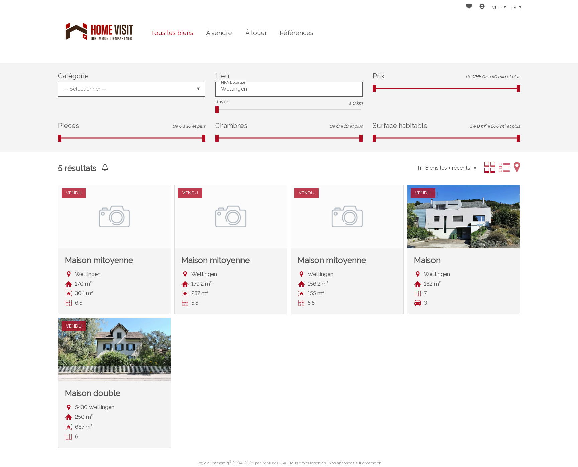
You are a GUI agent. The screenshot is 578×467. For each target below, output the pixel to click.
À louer (256, 32)
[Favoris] (469, 7)
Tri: (420, 168)
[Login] (482, 7)
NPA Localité (233, 82)
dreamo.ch (371, 463)
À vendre (219, 32)
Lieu (222, 76)
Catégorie (73, 76)
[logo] (99, 31)
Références (296, 32)
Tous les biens (172, 32)
